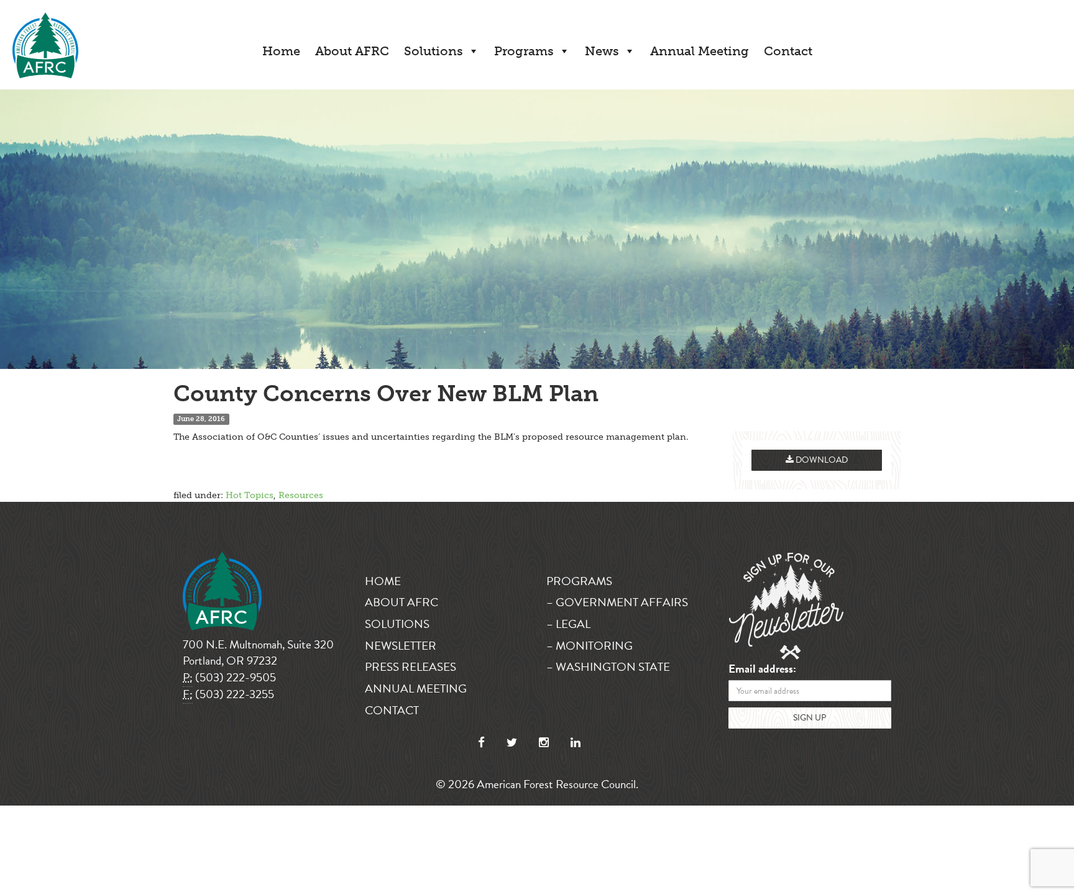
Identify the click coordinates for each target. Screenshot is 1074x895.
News (602, 50)
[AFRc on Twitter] (512, 743)
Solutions (433, 50)
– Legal (568, 624)
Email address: (762, 669)
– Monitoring (589, 646)
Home (281, 50)
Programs (524, 50)
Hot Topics (249, 495)
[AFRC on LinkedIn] (576, 743)
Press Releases (410, 667)
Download (821, 459)
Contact (788, 50)
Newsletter (400, 646)
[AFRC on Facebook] (481, 743)
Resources (300, 495)
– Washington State (608, 667)
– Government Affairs (617, 602)
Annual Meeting (699, 50)
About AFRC (352, 50)
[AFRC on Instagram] (544, 743)
